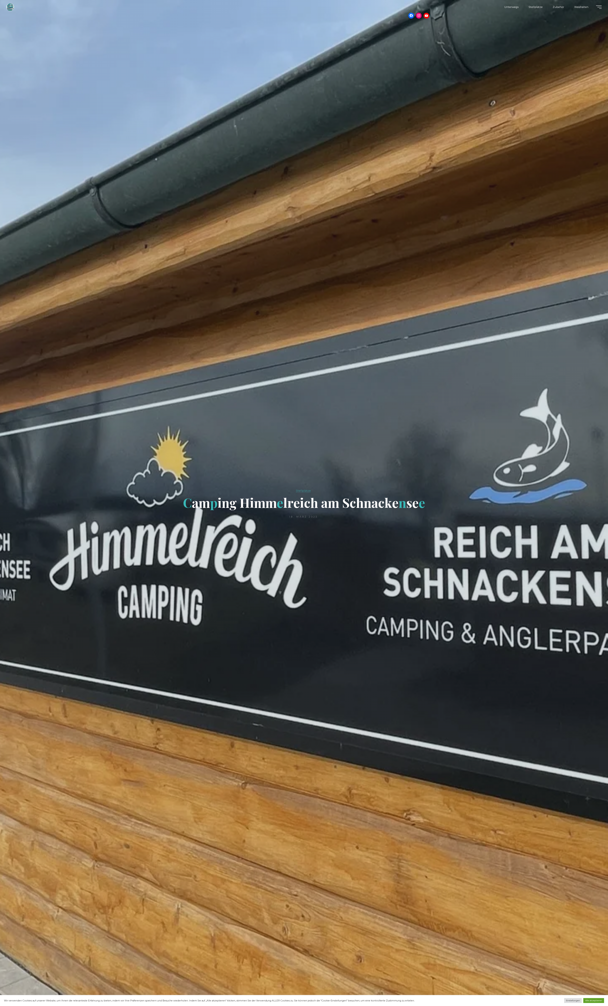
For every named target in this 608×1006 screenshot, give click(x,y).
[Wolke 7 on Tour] (10, 7)
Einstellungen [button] (573, 1000)
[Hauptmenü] (599, 7)
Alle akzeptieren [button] (593, 1000)
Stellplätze (303, 490)
